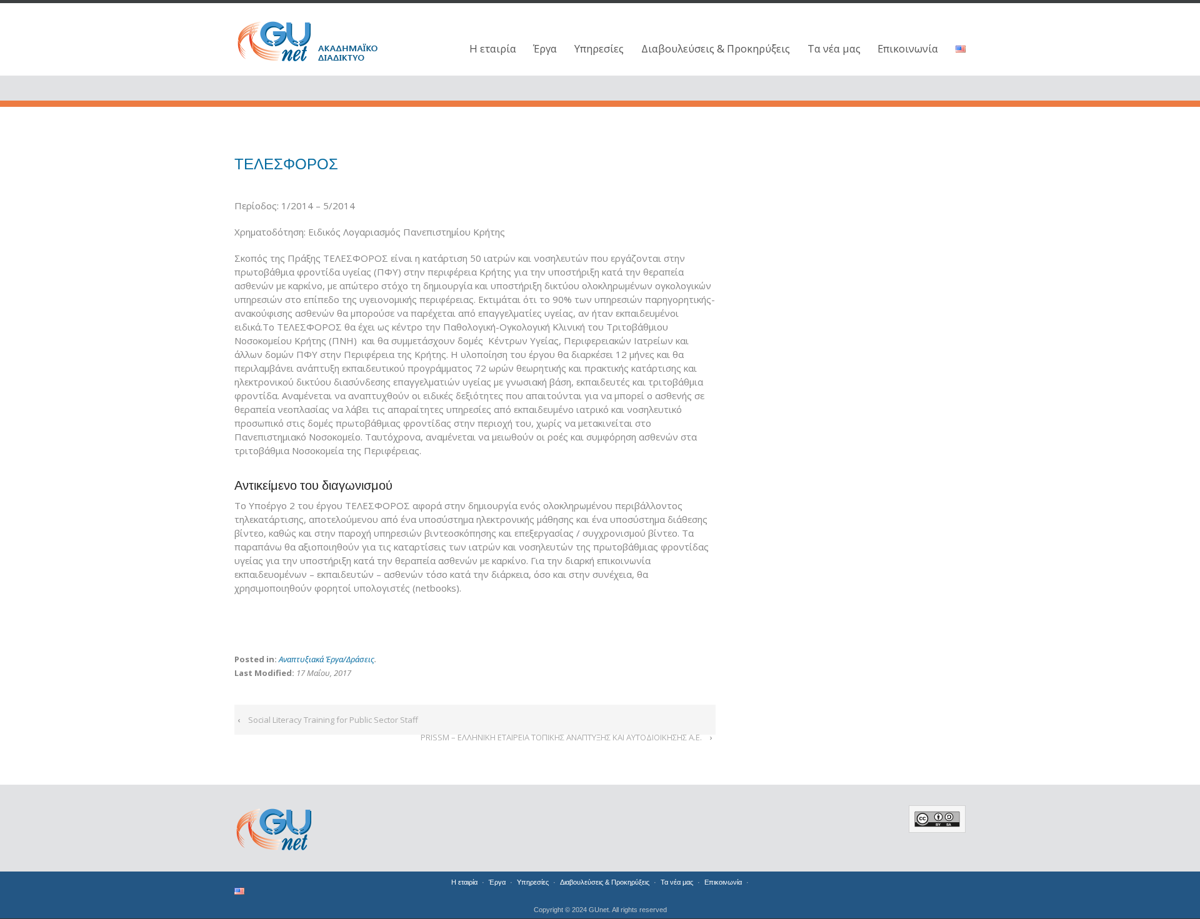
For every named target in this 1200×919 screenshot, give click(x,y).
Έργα (545, 48)
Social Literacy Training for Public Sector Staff (333, 719)
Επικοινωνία (908, 48)
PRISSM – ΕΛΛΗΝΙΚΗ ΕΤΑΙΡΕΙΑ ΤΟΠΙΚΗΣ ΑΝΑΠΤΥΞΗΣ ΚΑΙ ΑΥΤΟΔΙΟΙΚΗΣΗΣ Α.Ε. (561, 737)
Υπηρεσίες (599, 48)
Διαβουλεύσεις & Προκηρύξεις (715, 48)
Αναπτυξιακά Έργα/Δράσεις (326, 659)
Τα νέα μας (834, 48)
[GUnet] (318, 39)
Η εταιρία (492, 48)
